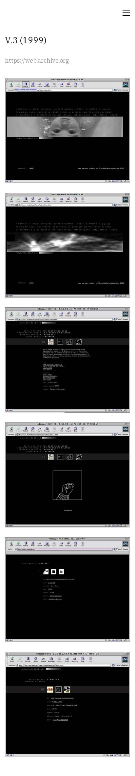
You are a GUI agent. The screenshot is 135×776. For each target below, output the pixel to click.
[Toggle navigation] (126, 12)
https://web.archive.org (37, 60)
